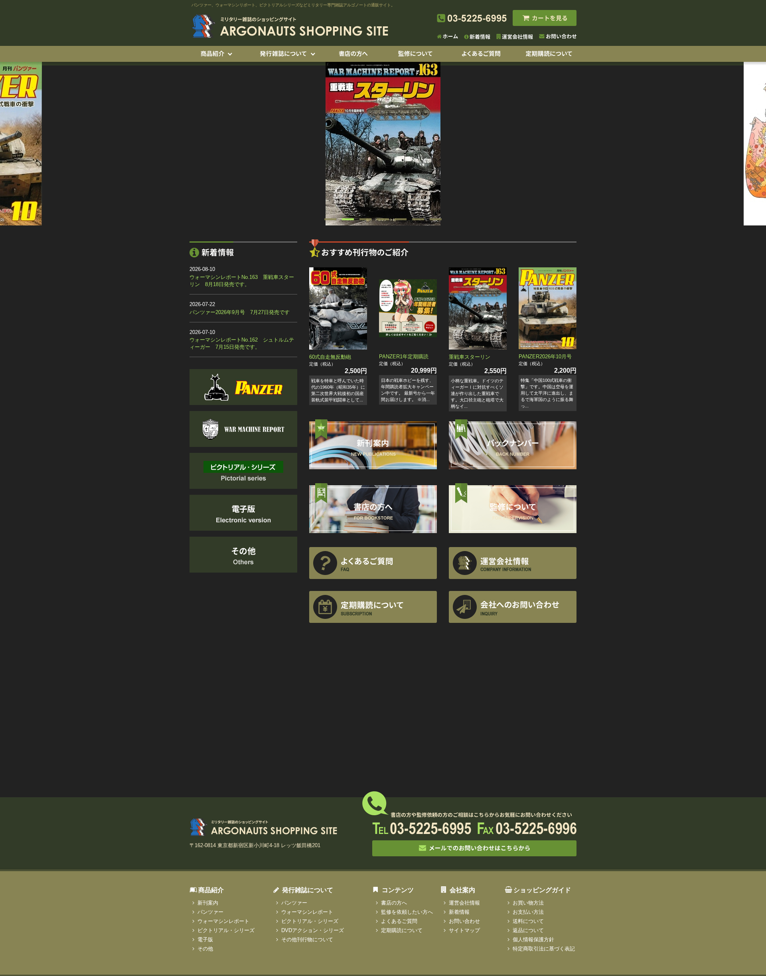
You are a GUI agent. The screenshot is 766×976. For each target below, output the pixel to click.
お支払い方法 (528, 912)
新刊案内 (207, 903)
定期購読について (401, 930)
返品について (528, 930)
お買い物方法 (528, 903)
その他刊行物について (307, 939)
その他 (205, 949)
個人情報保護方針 (533, 939)
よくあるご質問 (399, 921)
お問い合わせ (464, 921)
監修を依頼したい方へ (407, 912)
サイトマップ (464, 930)
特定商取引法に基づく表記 (544, 949)
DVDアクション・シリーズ (312, 930)
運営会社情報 (464, 903)
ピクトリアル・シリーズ (226, 930)
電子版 (205, 939)
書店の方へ (394, 903)
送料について (528, 921)
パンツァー (210, 912)
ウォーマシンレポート (223, 921)
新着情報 (459, 912)
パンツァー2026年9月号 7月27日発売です (240, 312)
